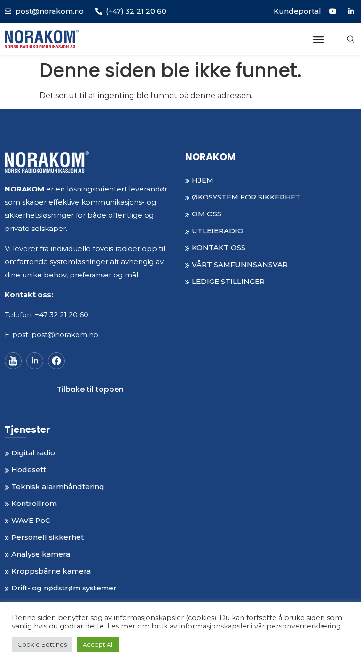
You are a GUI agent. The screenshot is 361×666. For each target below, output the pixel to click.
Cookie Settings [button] (42, 644)
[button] (319, 39)
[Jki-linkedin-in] (34, 360)
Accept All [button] (98, 644)
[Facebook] (56, 360)
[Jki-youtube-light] (13, 360)
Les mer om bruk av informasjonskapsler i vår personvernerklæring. (224, 626)
